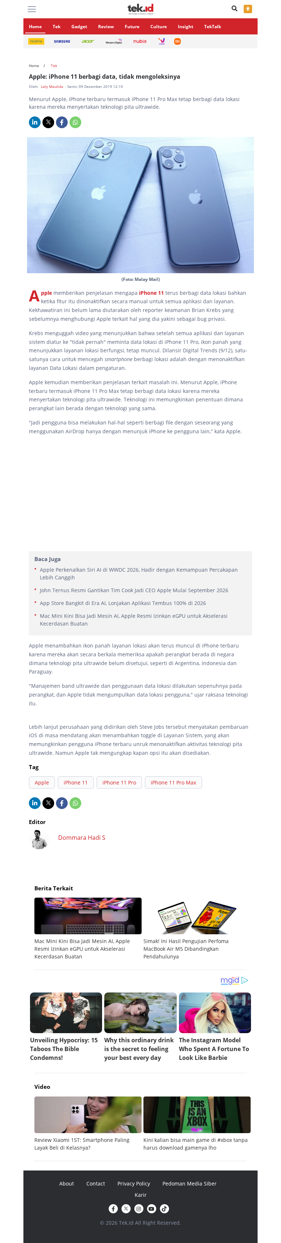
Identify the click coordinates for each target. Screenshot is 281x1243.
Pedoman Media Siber (189, 1183)
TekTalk (212, 26)
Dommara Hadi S (81, 838)
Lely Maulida (52, 86)
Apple (47, 292)
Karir (141, 1194)
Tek (56, 26)
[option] (88, 929)
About (66, 1183)
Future (132, 26)
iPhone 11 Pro (119, 782)
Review (106, 26)
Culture (158, 26)
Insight (185, 26)
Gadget (79, 26)
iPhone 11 (151, 292)
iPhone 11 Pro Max (173, 782)
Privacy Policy (133, 1183)
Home (35, 26)
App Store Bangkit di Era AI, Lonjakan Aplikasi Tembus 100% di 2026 (123, 603)
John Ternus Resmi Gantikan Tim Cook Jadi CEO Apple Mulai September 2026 (134, 590)
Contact (95, 1183)
